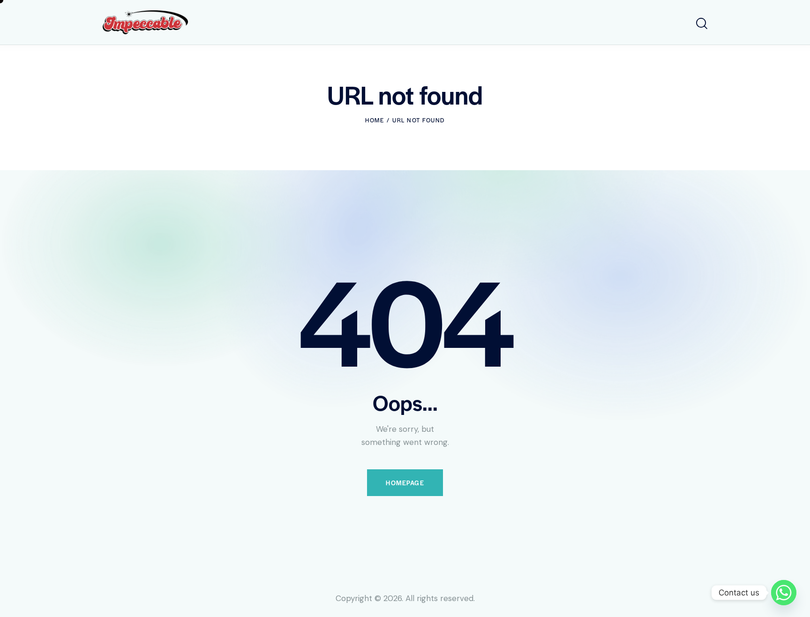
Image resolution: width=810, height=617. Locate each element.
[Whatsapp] (783, 592)
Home (374, 120)
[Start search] (701, 23)
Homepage (405, 482)
